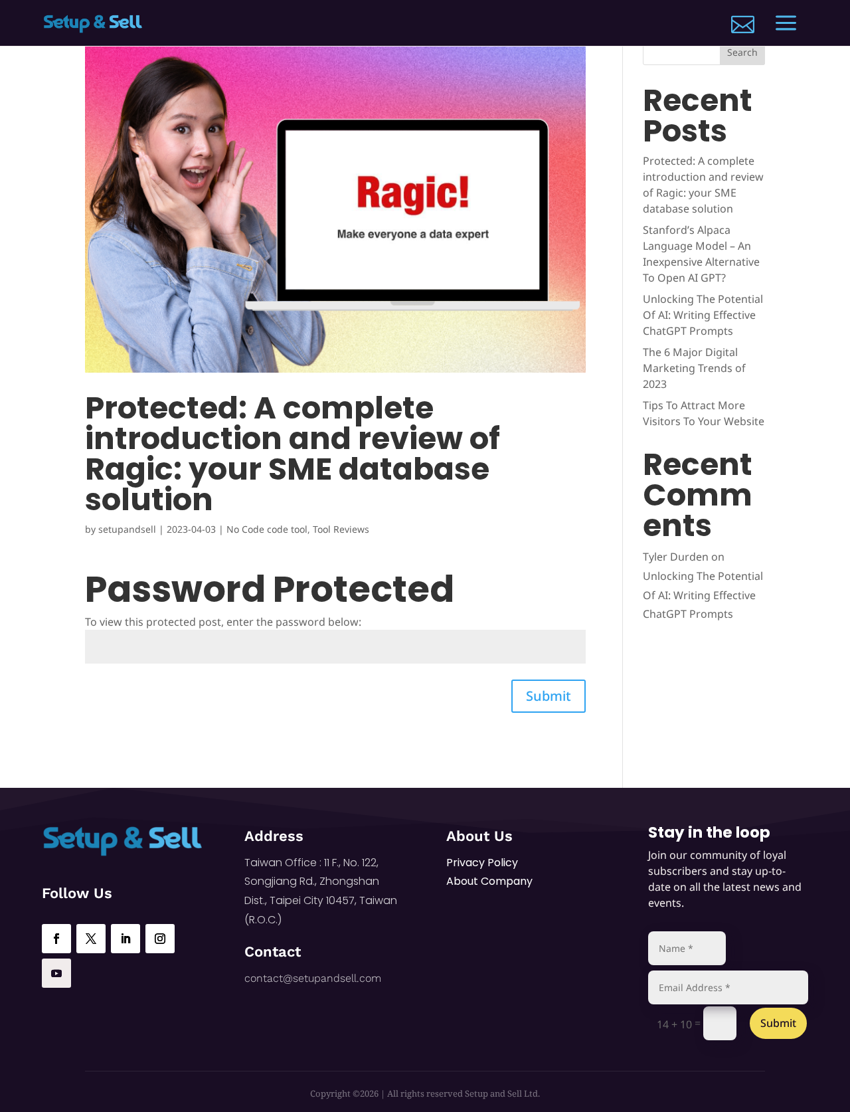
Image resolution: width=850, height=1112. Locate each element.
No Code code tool (266, 529)
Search (742, 52)
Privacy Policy (482, 862)
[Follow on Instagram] (160, 938)
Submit (548, 696)
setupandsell (127, 529)
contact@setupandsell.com (312, 978)
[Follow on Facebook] (56, 938)
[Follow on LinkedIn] (125, 938)
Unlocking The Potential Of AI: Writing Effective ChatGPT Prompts (703, 315)
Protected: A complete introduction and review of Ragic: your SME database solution (292, 454)
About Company (489, 881)
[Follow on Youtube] (56, 973)
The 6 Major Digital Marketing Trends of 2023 (694, 368)
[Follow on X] (91, 938)
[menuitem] (742, 24)
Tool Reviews (341, 529)
